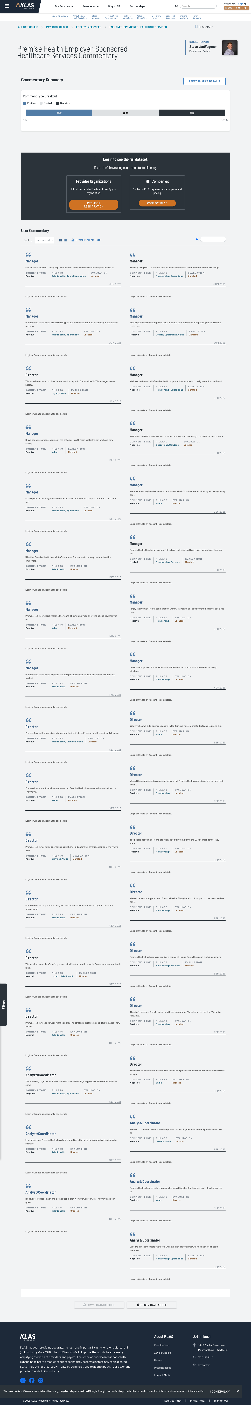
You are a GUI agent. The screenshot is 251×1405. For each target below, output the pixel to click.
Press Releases (162, 1367)
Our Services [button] (62, 6)
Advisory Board (162, 1352)
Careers (158, 1360)
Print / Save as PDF (153, 1305)
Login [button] (239, 3)
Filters (3, 1004)
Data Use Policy (172, 1400)
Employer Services (88, 26)
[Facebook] (31, 1380)
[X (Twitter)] (40, 1380)
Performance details (204, 81)
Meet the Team (162, 1345)
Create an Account (43, 296)
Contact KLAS (157, 203)
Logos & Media (162, 1375)
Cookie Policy (220, 1391)
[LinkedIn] (23, 1380)
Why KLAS (114, 6)
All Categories (28, 26)
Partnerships (137, 6)
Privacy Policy (197, 1400)
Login (28, 296)
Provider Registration (93, 204)
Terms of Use (221, 1400)
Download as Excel (88, 240)
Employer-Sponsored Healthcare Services (138, 26)
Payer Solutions (57, 26)
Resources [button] (89, 6)
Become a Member (236, 8)
